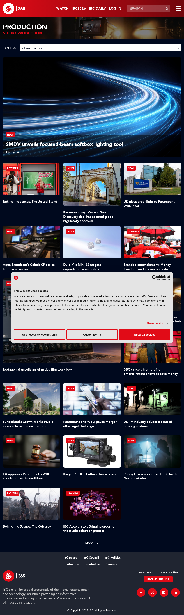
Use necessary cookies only (39, 334)
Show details (154, 323)
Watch (62, 8)
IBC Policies (113, 558)
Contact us (93, 564)
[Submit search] (167, 8)
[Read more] (92, 107)
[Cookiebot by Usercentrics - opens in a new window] (154, 277)
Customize (90, 334)
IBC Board (70, 558)
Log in (115, 8)
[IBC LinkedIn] (175, 592)
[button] (178, 8)
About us (73, 564)
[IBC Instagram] (164, 592)
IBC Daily (97, 8)
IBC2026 (79, 8)
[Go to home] (14, 8)
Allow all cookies (144, 334)
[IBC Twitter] (152, 592)
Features (12, 168)
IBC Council (91, 558)
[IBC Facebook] (141, 592)
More (89, 543)
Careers (111, 564)
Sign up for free (158, 579)
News (10, 135)
